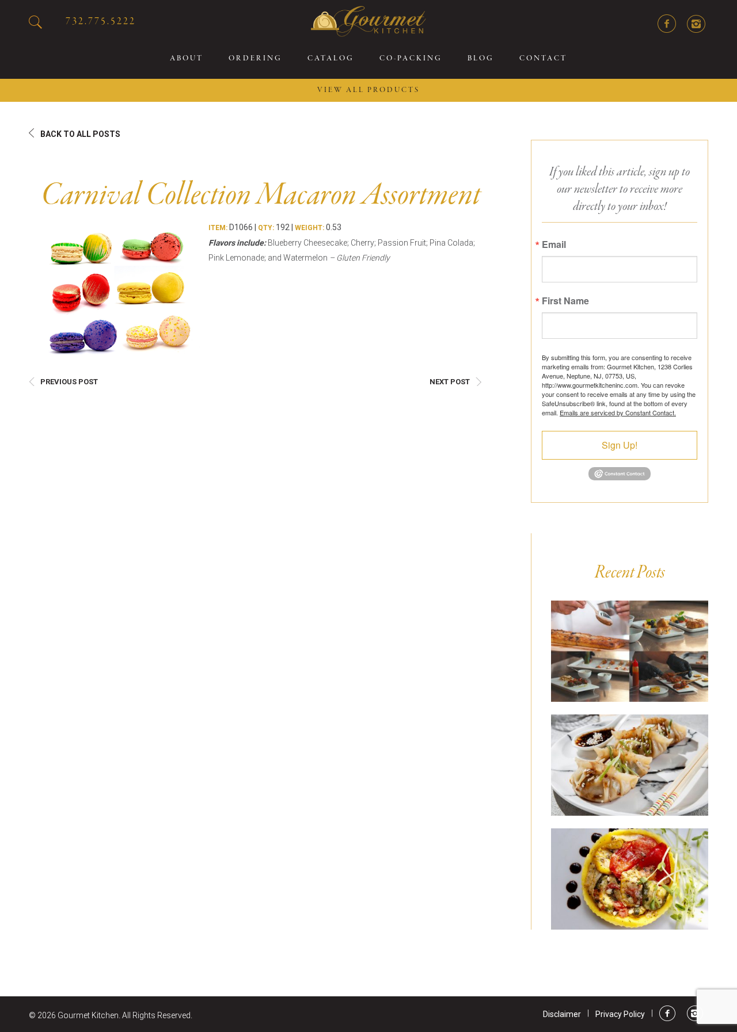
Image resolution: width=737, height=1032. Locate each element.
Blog (481, 59)
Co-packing (410, 59)
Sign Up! (619, 445)
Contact (543, 59)
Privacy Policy (620, 1014)
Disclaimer (562, 1014)
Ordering (255, 59)
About (186, 59)
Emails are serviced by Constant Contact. (618, 412)
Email (554, 244)
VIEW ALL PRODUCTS (368, 90)
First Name (565, 300)
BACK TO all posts (80, 134)
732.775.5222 (101, 21)
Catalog (330, 59)
